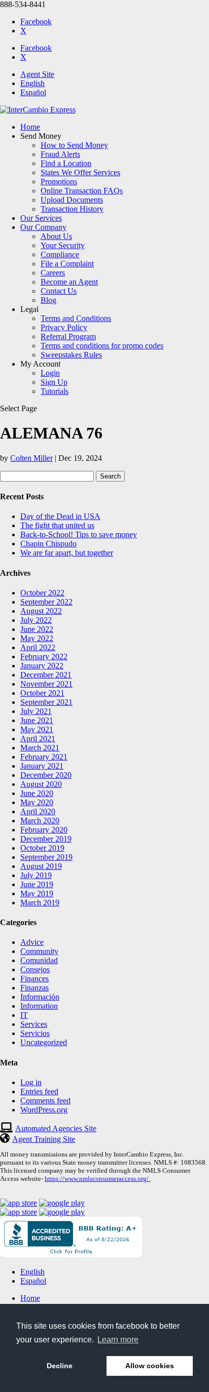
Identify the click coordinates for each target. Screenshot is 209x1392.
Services (33, 1024)
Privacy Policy (64, 327)
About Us (56, 236)
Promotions (59, 181)
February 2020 (43, 829)
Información (39, 996)
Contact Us (59, 291)
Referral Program (68, 336)
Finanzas (34, 987)
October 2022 (42, 592)
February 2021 (43, 756)
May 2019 (36, 893)
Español (33, 92)
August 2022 (41, 611)
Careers (53, 272)
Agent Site (37, 74)
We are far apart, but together (66, 552)
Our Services (41, 218)
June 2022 (36, 629)
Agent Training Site (43, 1139)
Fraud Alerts (60, 154)
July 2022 (36, 620)
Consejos (35, 969)
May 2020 (36, 802)
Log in (31, 1082)
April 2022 (37, 647)
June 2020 (36, 793)
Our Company (43, 227)
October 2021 (42, 693)
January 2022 (41, 665)
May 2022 (36, 638)
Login (50, 373)
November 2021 (46, 684)
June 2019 (36, 884)
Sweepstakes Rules (71, 354)
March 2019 (39, 902)
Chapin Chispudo (48, 543)
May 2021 (36, 729)
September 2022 (46, 602)
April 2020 (37, 811)
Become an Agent (69, 281)
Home (30, 127)
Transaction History (72, 209)
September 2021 (46, 702)
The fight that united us (57, 525)
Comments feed (45, 1100)
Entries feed (39, 1091)
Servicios (35, 1033)
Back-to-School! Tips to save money (78, 534)
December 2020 (46, 775)
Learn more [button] (117, 1339)
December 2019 (46, 838)
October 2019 (42, 848)
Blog (48, 300)
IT (24, 1015)
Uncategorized (43, 1042)
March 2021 (39, 747)
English (32, 83)
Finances (34, 978)
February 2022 (43, 656)
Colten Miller (31, 458)
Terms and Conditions (76, 318)
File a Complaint (67, 263)
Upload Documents (72, 199)
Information (39, 1006)
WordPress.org (43, 1109)
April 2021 (37, 738)
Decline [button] (60, 1366)
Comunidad (39, 960)
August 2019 (41, 866)
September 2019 (46, 857)
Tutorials (54, 391)
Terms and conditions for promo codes (102, 345)
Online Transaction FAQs (82, 190)
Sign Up (54, 382)
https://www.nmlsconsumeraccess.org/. (97, 1178)
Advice (32, 942)
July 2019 (36, 875)
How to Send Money (74, 145)
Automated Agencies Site (55, 1128)
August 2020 (41, 784)
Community (39, 951)
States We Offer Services (80, 172)
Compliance (60, 254)
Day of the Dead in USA (60, 516)
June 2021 (36, 720)
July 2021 (36, 711)
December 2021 (46, 674)
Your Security (63, 245)
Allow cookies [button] (149, 1366)
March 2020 (39, 820)
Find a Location (66, 163)
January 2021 (41, 766)
